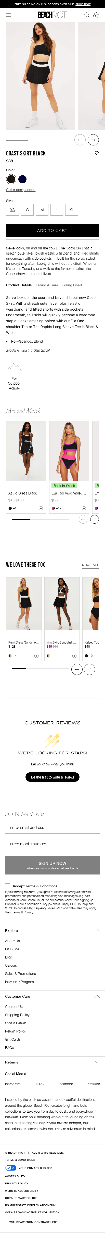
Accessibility (15, 1176)
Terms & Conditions (20, 1159)
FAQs (9, 1047)
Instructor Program (19, 981)
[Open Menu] (8, 15)
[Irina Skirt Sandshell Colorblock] (62, 603)
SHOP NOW (82, 4)
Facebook (65, 1084)
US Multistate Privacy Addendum (30, 1205)
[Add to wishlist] (97, 153)
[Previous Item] (80, 139)
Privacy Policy (16, 1183)
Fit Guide (12, 949)
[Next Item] (93, 139)
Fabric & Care (47, 285)
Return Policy (15, 1031)
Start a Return (15, 1023)
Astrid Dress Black (22, 493)
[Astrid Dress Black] (26, 451)
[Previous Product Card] (77, 669)
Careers (11, 965)
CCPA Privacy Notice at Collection (32, 1212)
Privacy (28, 912)
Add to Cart (52, 230)
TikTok (39, 1084)
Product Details (19, 285)
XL (72, 209)
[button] (80, 140)
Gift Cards (13, 1039)
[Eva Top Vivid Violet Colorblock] (69, 451)
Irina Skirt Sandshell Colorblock (67, 642)
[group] (40, 76)
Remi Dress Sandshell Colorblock (30, 642)
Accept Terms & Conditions (35, 886)
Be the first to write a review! (52, 777)
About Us (12, 941)
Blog (8, 957)
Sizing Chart (72, 285)
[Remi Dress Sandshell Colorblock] (24, 603)
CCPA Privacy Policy (21, 1197)
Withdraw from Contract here (33, 1222)
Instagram (12, 1084)
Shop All (90, 565)
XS (12, 209)
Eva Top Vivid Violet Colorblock (75, 493)
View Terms (12, 912)
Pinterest (93, 1084)
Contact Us (14, 1006)
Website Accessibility (21, 1190)
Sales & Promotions (20, 973)
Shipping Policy (17, 1015)
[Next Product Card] (94, 519)
